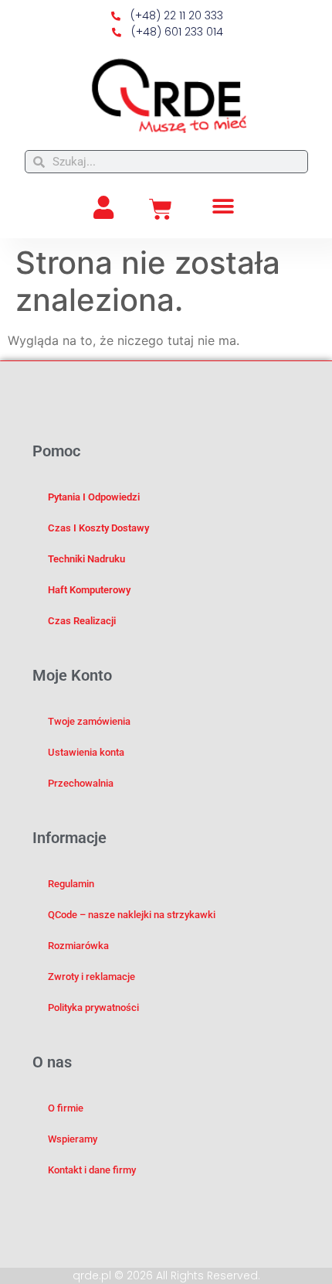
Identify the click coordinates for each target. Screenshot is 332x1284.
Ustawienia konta (86, 752)
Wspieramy (72, 1139)
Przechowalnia (80, 783)
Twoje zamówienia (89, 721)
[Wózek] (160, 210)
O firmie (65, 1108)
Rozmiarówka (78, 945)
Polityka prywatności (93, 1007)
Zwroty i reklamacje (91, 976)
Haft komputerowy (89, 590)
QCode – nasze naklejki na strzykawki (131, 914)
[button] (223, 206)
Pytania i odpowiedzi (94, 497)
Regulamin (71, 884)
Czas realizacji (82, 621)
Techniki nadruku (86, 559)
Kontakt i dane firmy (92, 1170)
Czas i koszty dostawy (98, 528)
